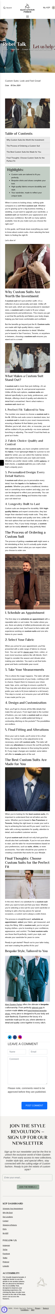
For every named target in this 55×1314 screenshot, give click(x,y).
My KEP (5, 1233)
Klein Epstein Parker (13, 1004)
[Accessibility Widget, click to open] (4, 1310)
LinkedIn (6, 1266)
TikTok (5, 1250)
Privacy (37, 1308)
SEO (32, 1310)
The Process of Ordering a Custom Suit (23, 146)
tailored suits (37, 1007)
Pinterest (6, 1262)
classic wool (28, 652)
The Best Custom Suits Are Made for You (24, 152)
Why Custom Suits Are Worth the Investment (25, 140)
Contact (5, 1221)
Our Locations (8, 1217)
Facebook (6, 1254)
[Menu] (27, 17)
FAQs (5, 1229)
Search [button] (9, 8)
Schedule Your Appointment (13, 1209)
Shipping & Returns (10, 1225)
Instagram (6, 1245)
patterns (43, 461)
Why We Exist (8, 1213)
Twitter (5, 1258)
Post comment (34, 1105)
